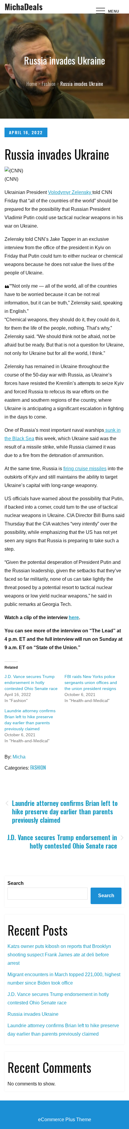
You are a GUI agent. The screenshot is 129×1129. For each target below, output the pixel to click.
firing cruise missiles (84, 468)
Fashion (38, 767)
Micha (19, 756)
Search (16, 883)
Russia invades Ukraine (33, 1014)
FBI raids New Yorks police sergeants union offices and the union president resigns (90, 682)
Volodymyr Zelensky (70, 192)
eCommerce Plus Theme (64, 1119)
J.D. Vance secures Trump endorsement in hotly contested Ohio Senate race (31, 682)
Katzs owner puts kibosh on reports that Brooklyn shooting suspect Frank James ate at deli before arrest (59, 955)
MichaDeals (23, 7)
